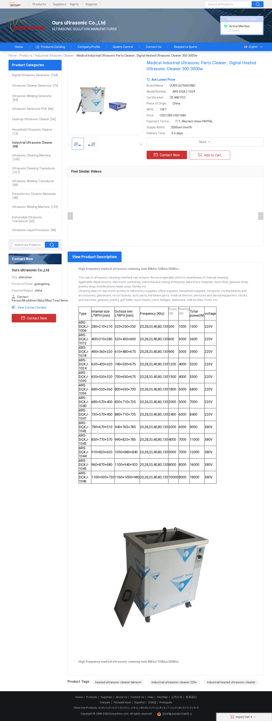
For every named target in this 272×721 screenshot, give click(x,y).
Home (19, 47)
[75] (35, 85)
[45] (34, 230)
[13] (32, 131)
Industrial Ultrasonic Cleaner (54, 55)
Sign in (74, 4)
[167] (33, 170)
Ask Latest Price (163, 79)
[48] (34, 195)
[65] (27, 219)
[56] (34, 119)
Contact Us (153, 47)
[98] (32, 144)
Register (92, 4)
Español (139, 702)
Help (150, 697)
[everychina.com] (18, 4)
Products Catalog (53, 47)
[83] (32, 98)
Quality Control (123, 47)
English (253, 46)
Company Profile (89, 47)
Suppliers (59, 4)
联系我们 (191, 697)
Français (105, 702)
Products (39, 4)
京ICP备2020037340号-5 (177, 713)
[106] (31, 157)
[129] (35, 207)
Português (166, 702)
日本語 (152, 702)
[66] (32, 108)
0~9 (196, 707)
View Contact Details (32, 307)
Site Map (162, 697)
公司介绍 (176, 697)
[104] (35, 75)
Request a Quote (185, 47)
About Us (121, 697)
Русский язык (122, 702)
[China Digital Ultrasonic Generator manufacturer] (26, 26)
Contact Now (37, 318)
